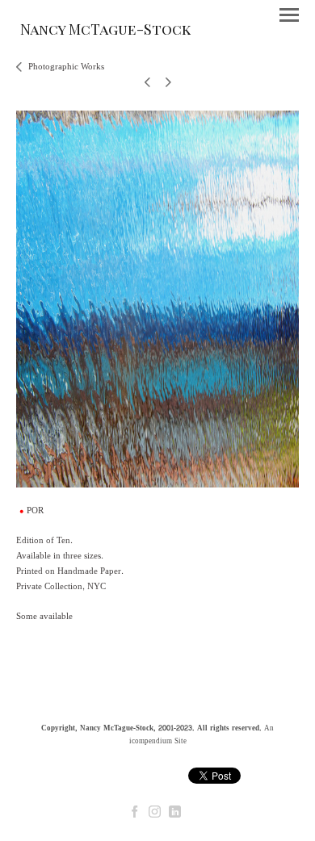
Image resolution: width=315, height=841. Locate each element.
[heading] (105, 31)
